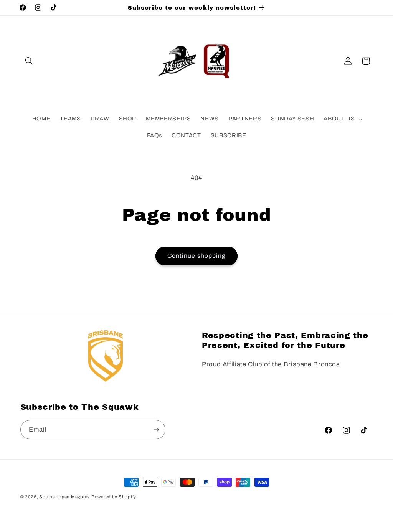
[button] (29, 61)
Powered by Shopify (113, 496)
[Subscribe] (156, 429)
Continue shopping (196, 255)
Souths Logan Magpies (64, 496)
